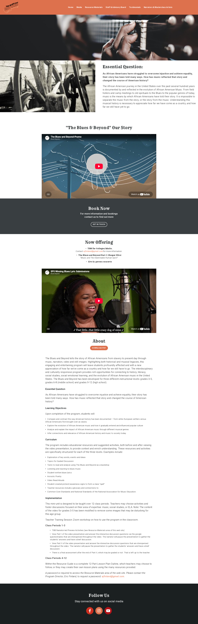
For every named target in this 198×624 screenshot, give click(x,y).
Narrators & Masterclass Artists (158, 7)
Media (79, 7)
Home (70, 7)
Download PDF (99, 348)
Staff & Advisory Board (116, 7)
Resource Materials (94, 7)
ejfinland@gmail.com (93, 251)
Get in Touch (99, 224)
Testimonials (135, 7)
